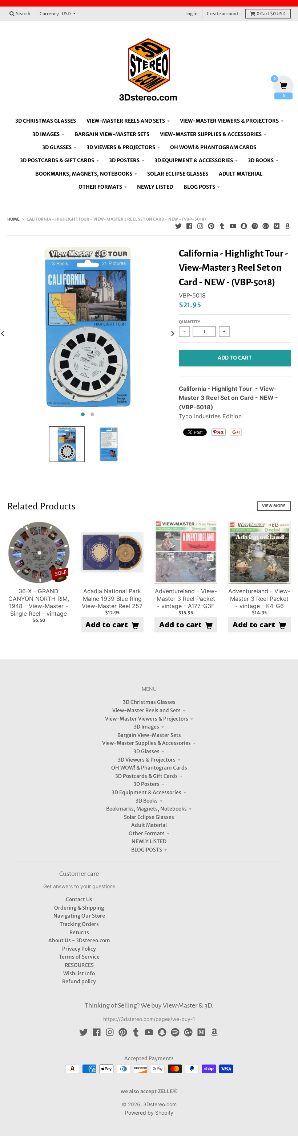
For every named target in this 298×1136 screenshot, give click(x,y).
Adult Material (149, 825)
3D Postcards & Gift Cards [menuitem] (57, 160)
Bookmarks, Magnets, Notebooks (146, 808)
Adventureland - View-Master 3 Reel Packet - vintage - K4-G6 (259, 598)
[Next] (172, 333)
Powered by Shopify (149, 1113)
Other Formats (147, 833)
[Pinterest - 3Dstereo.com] (211, 226)
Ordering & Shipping (79, 908)
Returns (79, 932)
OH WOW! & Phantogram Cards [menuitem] (213, 147)
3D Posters (146, 784)
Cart (271, 13)
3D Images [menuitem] (46, 134)
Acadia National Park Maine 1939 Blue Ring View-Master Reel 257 (112, 598)
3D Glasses (146, 751)
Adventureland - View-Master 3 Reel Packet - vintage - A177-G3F (186, 598)
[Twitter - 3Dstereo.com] (178, 226)
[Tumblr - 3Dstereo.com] (222, 226)
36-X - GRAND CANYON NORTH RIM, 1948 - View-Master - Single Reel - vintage (38, 602)
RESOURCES (79, 965)
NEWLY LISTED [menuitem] (155, 187)
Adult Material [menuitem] (241, 174)
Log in (191, 13)
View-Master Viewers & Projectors (146, 718)
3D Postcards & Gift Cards (146, 776)
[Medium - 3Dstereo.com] (276, 226)
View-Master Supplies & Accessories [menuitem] (211, 134)
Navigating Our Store (79, 916)
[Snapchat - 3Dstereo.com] (244, 226)
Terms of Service (79, 956)
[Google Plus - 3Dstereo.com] (265, 226)
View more (274, 505)
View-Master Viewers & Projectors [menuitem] (229, 121)
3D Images (146, 726)
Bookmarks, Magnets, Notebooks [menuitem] (83, 174)
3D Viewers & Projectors (147, 759)
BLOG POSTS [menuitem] (199, 187)
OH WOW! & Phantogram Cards (149, 767)
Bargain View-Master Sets (149, 735)
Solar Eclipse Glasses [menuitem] (177, 174)
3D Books (147, 800)
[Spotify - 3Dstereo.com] (254, 226)
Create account (222, 13)
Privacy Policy (79, 949)
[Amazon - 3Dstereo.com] (287, 226)
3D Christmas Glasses (149, 702)
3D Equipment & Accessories (146, 792)
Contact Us (79, 899)
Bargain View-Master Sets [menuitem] (111, 134)
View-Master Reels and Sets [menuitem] (125, 121)
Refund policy (79, 981)
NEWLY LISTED (149, 841)
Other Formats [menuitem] (100, 187)
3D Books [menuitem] (261, 160)
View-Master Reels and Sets (146, 710)
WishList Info (79, 973)
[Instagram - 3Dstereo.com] (200, 226)
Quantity (189, 321)
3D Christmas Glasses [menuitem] (45, 121)
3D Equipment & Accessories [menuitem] (193, 160)
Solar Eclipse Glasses (149, 817)
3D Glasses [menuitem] (57, 147)
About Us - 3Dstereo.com (79, 940)
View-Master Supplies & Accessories (146, 743)
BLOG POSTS (146, 849)
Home (13, 219)
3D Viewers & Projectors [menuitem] (120, 147)
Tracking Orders (79, 924)
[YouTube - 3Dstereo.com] (233, 226)
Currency (49, 13)
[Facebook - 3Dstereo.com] (189, 226)
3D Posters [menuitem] (124, 160)
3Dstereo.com (160, 1104)
